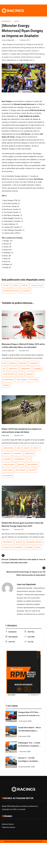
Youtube (31, 637)
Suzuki (38, 547)
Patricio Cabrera (8, 470)
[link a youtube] (39, 2)
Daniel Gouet (23, 363)
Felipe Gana (5, 435)
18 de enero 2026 (25, 721)
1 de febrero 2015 (24, 40)
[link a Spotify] (42, 2)
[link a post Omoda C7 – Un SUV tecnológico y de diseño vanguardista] (11, 767)
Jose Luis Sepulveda (8, 40)
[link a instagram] (37, 2)
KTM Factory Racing (36, 285)
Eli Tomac (15, 285)
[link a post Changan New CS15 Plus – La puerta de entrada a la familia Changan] (11, 721)
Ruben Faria (6, 385)
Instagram (12, 637)
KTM (29, 459)
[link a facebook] (32, 2)
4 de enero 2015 (19, 435)
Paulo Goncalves (21, 470)
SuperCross (29, 547)
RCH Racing (6, 547)
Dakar (4, 363)
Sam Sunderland (7, 475)
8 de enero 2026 (25, 736)
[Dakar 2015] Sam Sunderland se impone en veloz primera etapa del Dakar (21, 430)
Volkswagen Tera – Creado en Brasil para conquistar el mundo (29, 744)
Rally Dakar (34, 379)
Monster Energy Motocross (11, 291)
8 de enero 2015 (24, 351)
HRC (4, 369)
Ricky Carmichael (18, 547)
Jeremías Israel (25, 369)
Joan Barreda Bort (19, 459)
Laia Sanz (20, 374)
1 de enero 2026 (25, 751)
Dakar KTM (36, 448)
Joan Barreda (37, 369)
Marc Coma (30, 374)
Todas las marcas (8, 827)
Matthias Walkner (8, 379)
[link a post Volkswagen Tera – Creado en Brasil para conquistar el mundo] (11, 752)
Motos (16, 21)
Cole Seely (6, 285)
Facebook (12, 632)
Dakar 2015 (13, 363)
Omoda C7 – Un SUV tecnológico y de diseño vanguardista (28, 759)
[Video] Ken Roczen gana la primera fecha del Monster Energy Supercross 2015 (22, 524)
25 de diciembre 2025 (27, 767)
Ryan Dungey (26, 291)
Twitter (30, 632)
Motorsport (6, 21)
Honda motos (34, 363)
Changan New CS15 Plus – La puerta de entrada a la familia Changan (29, 714)
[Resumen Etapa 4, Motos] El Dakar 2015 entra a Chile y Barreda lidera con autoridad (23, 346)
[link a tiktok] (44, 2)
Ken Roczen (24, 285)
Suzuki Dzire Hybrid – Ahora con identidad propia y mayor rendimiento (29, 729)
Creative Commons (37, 841)
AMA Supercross (7, 542)
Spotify (11, 642)
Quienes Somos (7, 824)
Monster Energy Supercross (34, 542)
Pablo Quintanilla (22, 379)
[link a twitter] (35, 2)
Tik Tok (30, 642)
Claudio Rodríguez (8, 448)
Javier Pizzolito (13, 369)
